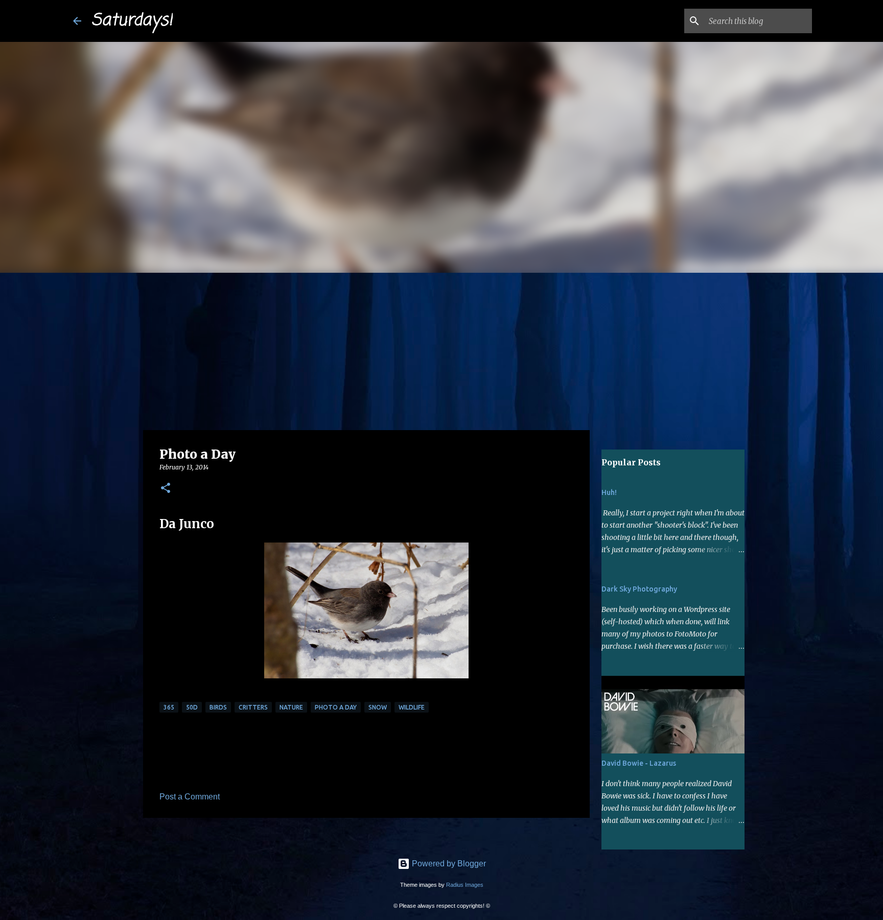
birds (218, 707)
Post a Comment (189, 796)
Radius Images (464, 885)
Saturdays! (132, 20)
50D (192, 707)
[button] (165, 489)
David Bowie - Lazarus (638, 763)
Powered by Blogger (448, 863)
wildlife (412, 707)
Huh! (609, 492)
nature (291, 707)
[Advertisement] (441, 349)
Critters (253, 707)
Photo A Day (336, 707)
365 (169, 707)
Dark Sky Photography (639, 589)
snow (377, 707)
